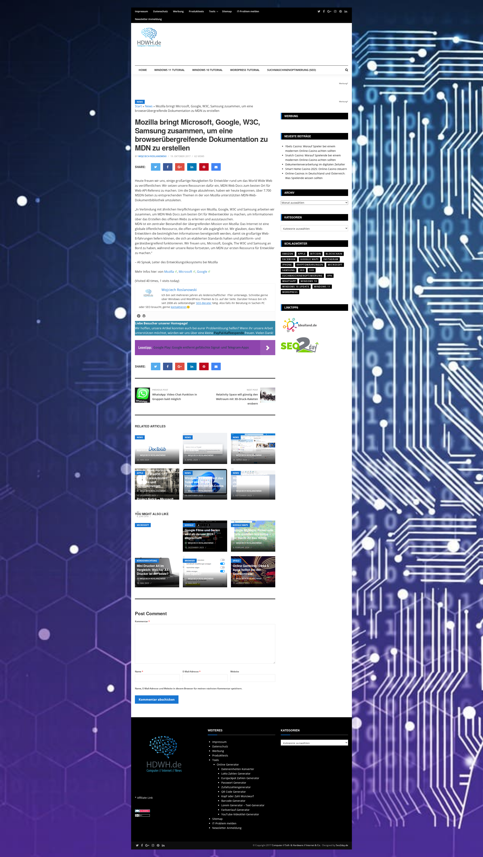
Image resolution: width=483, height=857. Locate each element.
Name (139, 671)
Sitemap (227, 11)
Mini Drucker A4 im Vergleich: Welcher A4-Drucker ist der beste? (153, 570)
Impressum (141, 11)
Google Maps (240, 525)
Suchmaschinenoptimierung (302, 275)
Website (234, 671)
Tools (212, 11)
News (140, 101)
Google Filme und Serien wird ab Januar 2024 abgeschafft (202, 534)
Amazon (287, 253)
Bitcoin (315, 253)
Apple (140, 473)
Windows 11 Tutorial (169, 70)
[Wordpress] (144, 316)
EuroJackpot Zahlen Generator (240, 778)
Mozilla (169, 272)
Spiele (236, 560)
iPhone (287, 264)
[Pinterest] (138, 316)
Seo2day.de (342, 845)
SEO (302, 270)
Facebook (289, 259)
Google (202, 272)
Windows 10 (309, 281)
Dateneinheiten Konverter (237, 769)
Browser (190, 560)
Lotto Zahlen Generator (236, 773)
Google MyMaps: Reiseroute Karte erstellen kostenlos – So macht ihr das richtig (253, 534)
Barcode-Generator (233, 800)
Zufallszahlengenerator (236, 787)
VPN (329, 275)
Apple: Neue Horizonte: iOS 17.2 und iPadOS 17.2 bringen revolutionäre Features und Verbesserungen (156, 478)
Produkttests (196, 11)
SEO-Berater (204, 303)
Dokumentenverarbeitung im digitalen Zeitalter (315, 164)
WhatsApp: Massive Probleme (199, 448)
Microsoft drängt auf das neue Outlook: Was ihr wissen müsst (250, 446)
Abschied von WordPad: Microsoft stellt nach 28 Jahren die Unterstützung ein (251, 480)
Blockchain (334, 253)
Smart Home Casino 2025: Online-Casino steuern (316, 169)
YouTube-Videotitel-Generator (240, 814)
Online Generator (228, 764)
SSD (311, 270)
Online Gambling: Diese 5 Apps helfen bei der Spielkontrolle (251, 570)
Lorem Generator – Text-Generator (243, 805)
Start (138, 106)
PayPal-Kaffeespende (229, 333)
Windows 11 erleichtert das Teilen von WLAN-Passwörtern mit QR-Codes (204, 482)
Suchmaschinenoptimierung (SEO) (291, 70)
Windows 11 (322, 286)
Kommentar (142, 621)
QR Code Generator (233, 791)
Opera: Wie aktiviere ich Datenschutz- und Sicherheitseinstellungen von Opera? (202, 568)
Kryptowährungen (310, 264)
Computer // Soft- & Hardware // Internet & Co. (296, 845)
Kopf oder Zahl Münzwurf (237, 796)
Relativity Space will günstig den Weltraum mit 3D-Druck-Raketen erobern (237, 399)
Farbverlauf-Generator (235, 810)
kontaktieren (179, 307)
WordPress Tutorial (245, 70)
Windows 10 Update (295, 286)
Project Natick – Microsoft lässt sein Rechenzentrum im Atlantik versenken (155, 503)
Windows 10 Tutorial (207, 70)
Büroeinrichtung (147, 560)
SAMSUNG (288, 270)
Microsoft (185, 272)
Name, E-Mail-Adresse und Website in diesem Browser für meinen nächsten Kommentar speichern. (188, 688)
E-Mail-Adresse (192, 671)
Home (143, 70)
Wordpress (290, 292)
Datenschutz (160, 11)
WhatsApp (289, 281)
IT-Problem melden (248, 11)
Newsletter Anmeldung (148, 19)
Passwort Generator (233, 782)
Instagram (330, 259)
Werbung (178, 11)
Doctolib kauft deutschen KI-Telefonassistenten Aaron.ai (155, 446)
